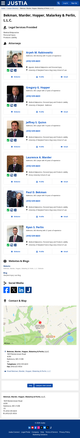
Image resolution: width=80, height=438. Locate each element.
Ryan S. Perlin (35, 227)
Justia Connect (14, 432)
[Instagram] (38, 427)
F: (4, 413)
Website (6, 266)
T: (4, 411)
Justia (3, 8)
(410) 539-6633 (33, 61)
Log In (65, 3)
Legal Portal (25, 432)
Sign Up (74, 3)
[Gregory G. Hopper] (15, 94)
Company (35, 432)
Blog (5, 273)
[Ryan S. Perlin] (15, 233)
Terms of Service (52, 432)
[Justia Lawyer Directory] (17, 3)
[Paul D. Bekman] (15, 198)
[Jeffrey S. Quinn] (15, 129)
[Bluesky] (44, 427)
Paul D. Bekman (36, 192)
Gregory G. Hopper (38, 87)
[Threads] (41, 427)
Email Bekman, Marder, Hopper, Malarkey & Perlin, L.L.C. (29, 371)
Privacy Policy (64, 432)
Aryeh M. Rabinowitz (39, 52)
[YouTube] (32, 427)
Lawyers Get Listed (43, 385)
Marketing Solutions (40, 434)
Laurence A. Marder (39, 157)
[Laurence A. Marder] (15, 164)
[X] (47, 427)
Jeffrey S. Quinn (36, 122)
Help (42, 432)
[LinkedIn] (29, 427)
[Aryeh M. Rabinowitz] (15, 59)
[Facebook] (35, 427)
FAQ (30, 385)
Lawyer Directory (12, 8)
